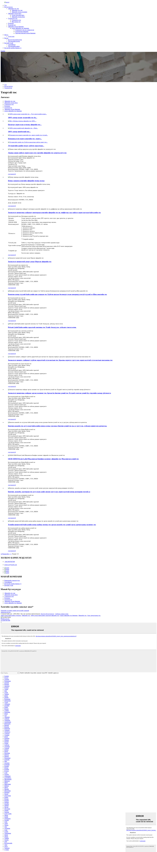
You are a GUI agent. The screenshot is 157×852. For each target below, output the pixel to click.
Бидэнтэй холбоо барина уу (12, 48)
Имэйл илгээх (5, 619)
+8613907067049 (9, 561)
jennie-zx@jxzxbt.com (10, 564)
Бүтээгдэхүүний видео (15, 39)
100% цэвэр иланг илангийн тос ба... (22, 118)
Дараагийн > (6, 554)
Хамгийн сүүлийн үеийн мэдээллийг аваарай (15, 610)
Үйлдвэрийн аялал (14, 46)
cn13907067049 (5, 620)
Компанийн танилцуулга (12, 580)
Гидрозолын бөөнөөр (21, 31)
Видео (6, 38)
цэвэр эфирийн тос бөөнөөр (20, 28)
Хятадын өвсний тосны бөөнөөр (25, 33)
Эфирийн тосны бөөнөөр (16, 26)
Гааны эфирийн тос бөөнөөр (69, 615)
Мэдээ (6, 35)
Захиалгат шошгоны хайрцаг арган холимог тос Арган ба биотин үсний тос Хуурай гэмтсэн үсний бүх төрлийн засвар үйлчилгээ (59, 393)
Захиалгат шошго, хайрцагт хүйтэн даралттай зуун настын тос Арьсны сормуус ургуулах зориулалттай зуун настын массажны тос (60, 360)
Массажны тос (16, 21)
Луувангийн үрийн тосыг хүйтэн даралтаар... (26, 146)
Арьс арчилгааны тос (93, 615)
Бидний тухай (8, 43)
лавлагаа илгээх (6, 612)
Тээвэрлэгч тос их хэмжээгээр (24, 30)
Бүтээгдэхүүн (8, 7)
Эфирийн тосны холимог (19, 12)
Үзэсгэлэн (11, 36)
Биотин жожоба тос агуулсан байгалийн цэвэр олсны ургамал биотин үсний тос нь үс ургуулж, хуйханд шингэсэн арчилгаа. (57, 426)
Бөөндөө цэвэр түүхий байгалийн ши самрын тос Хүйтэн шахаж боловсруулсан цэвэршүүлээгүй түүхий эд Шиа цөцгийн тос (57, 294)
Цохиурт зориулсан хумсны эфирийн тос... (25, 125)
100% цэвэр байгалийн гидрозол (11, 615)
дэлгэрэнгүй (12, 174)
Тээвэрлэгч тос (12, 18)
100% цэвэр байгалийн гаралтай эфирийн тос (45, 615)
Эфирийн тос (26, 615)
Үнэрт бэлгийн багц (18, 15)
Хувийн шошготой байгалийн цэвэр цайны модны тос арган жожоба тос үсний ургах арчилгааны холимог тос (52, 525)
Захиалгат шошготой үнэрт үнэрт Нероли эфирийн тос (29, 262)
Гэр (5, 5)
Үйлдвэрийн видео (14, 41)
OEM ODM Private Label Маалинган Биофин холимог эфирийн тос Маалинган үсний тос (43, 459)
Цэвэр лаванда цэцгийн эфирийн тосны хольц (26, 181)
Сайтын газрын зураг (61, 614)
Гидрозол (11, 23)
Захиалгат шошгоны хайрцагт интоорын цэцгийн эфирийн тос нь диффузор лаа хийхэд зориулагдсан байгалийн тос (54, 212)
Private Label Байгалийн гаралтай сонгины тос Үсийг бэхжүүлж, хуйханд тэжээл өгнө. (42, 327)
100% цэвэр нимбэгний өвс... (19, 132)
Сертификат (12, 44)
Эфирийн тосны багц (14, 13)
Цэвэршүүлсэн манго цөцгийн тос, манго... (25, 139)
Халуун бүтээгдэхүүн (47, 614)
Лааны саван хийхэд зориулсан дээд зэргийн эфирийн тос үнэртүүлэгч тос (37, 153)
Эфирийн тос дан (13, 8)
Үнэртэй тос (12, 25)
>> (11, 554)
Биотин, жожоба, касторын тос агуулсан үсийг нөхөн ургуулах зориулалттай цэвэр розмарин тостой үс (49, 492)
